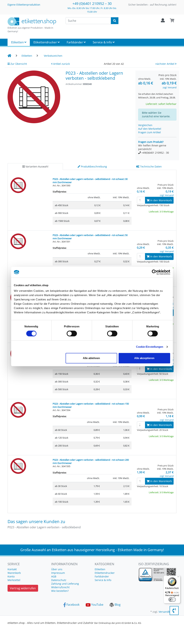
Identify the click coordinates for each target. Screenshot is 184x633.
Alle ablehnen (91, 358)
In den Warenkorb (161, 200)
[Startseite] (9, 55)
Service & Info (103, 42)
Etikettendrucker (45, 42)
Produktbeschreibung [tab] (93, 166)
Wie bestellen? (60, 591)
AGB (53, 576)
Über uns (56, 569)
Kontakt (12, 569)
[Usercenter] (163, 20)
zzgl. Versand (169, 87)
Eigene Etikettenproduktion (24, 4)
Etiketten (17, 42)
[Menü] (178, 577)
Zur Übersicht (18, 63)
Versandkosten (167, 611)
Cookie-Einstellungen (149, 346)
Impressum (58, 573)
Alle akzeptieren (144, 358)
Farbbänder (75, 42)
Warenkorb (14, 573)
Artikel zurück (61, 63)
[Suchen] (114, 20)
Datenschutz (58, 580)
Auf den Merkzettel (149, 128)
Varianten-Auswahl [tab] (36, 166)
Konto (11, 576)
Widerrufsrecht (60, 587)
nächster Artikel (165, 63)
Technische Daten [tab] (150, 166)
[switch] (72, 333)
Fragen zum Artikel (149, 132)
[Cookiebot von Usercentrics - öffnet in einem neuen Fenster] (154, 272)
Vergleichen (145, 125)
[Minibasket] (172, 20)
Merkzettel (14, 580)
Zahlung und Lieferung (65, 583)
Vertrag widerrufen (23, 588)
